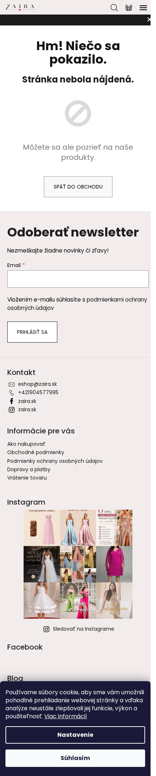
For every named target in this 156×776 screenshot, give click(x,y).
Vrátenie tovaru (27, 477)
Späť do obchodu (78, 186)
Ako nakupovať (26, 444)
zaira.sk (27, 401)
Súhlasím (75, 758)
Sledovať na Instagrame (83, 628)
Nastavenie (75, 735)
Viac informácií (65, 716)
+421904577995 (38, 392)
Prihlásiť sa (32, 332)
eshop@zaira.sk (37, 384)
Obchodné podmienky (35, 452)
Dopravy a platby (28, 469)
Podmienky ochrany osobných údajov (55, 461)
